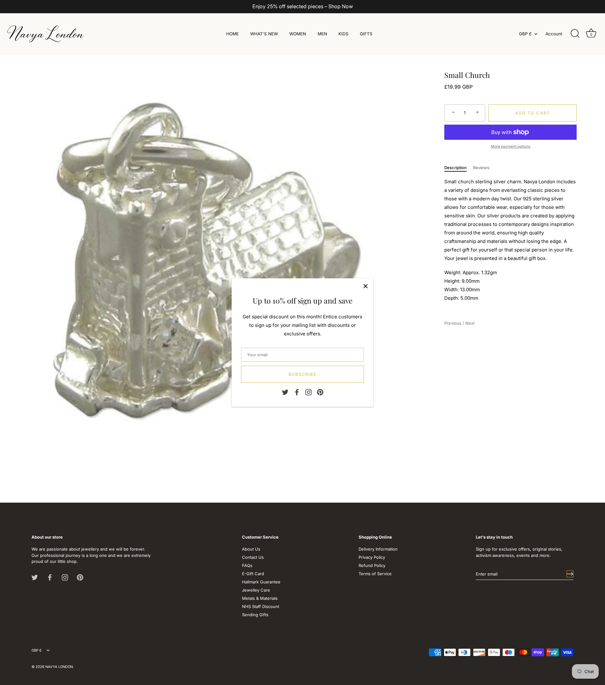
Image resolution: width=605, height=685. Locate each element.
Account (553, 33)
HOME (232, 33)
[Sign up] (570, 573)
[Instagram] (308, 391)
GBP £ (525, 33)
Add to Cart (532, 112)
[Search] (575, 34)
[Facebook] (297, 391)
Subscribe (302, 374)
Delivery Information (378, 549)
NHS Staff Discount (260, 606)
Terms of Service (375, 573)
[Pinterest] (320, 391)
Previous (453, 322)
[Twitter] (285, 391)
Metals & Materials (260, 598)
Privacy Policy (372, 557)
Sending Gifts (255, 614)
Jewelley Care (256, 590)
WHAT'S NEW (264, 33)
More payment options (510, 146)
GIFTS (366, 33)
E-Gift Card (253, 573)
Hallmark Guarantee (261, 581)
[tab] (458, 168)
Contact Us (253, 557)
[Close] (365, 286)
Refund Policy (372, 565)
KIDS (343, 33)
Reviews (481, 167)
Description (455, 167)
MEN (322, 33)
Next (470, 322)
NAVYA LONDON (59, 666)
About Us (251, 549)
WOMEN (297, 33)
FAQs (247, 565)
